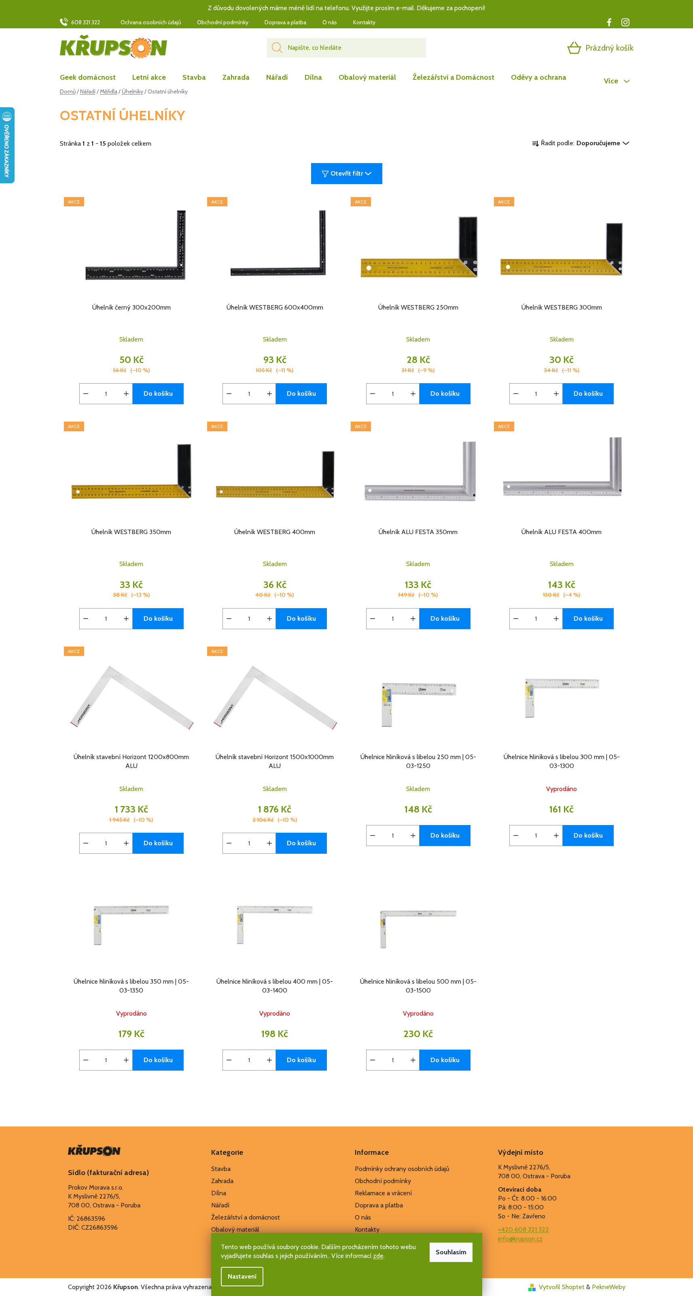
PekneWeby (608, 1287)
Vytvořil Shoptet (562, 1287)
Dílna (218, 1193)
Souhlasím (451, 1252)
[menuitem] (92, 77)
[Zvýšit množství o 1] (126, 394)
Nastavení (242, 1276)
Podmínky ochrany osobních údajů (402, 1169)
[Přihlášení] (543, 47)
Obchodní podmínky (222, 22)
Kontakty (364, 22)
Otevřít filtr (347, 173)
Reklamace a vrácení (383, 1193)
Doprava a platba (285, 22)
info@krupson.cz (520, 1239)
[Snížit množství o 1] (86, 394)
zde (378, 1256)
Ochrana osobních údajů (151, 22)
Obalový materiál (235, 1229)
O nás (329, 22)
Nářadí (220, 1205)
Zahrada (222, 1181)
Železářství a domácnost (245, 1217)
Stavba (221, 1169)
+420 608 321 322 (523, 1229)
